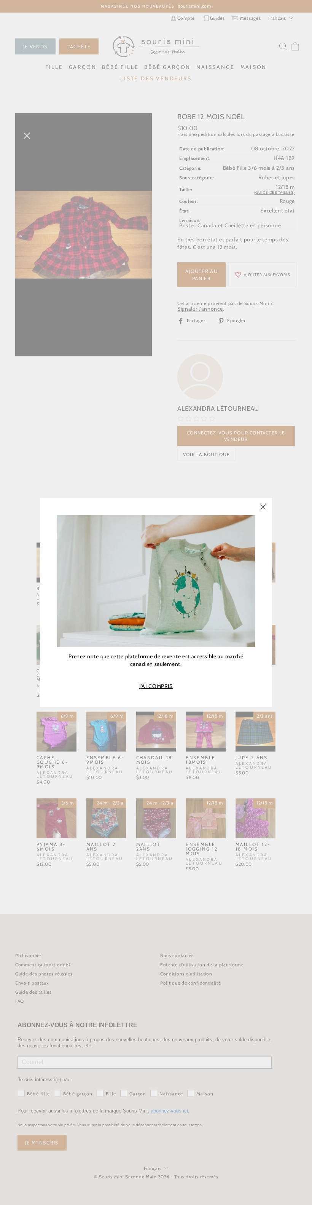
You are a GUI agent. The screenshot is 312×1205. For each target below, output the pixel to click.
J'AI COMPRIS (156, 686)
